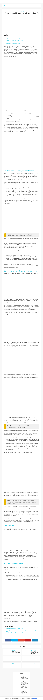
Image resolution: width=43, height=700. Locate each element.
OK (34, 698)
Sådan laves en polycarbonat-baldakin (24, 678)
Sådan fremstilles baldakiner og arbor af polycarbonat (17, 632)
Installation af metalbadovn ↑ (14, 563)
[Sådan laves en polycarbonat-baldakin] (17, 678)
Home (4, 5)
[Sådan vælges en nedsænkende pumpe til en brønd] (17, 683)
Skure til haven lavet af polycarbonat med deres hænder (16, 665)
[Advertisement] (21, 24)
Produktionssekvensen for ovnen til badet (14, 40)
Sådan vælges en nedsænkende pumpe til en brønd (35, 652)
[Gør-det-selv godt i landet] (17, 688)
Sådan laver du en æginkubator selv (24, 693)
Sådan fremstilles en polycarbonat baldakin (15, 628)
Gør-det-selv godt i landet (24, 688)
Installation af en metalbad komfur (13, 43)
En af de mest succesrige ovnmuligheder (14, 38)
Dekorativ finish (9, 41)
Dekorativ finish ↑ (10, 525)
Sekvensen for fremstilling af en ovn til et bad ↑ (21, 271)
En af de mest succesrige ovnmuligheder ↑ (20, 171)
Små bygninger (21, 11)
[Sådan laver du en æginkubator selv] (17, 693)
